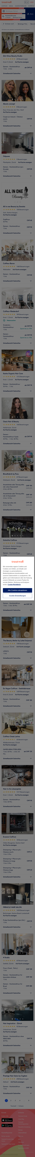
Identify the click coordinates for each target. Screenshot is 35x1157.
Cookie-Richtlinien (14, 584)
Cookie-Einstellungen (17, 596)
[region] (17, 578)
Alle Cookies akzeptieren (17, 590)
